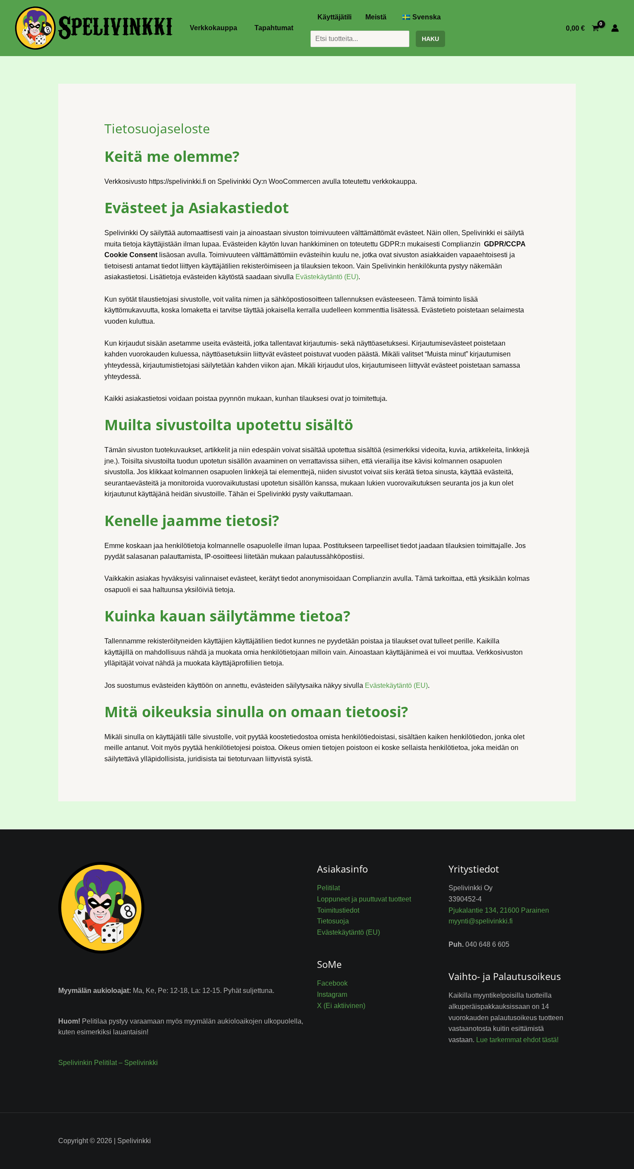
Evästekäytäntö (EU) (326, 276)
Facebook (332, 983)
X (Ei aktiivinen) (341, 1005)
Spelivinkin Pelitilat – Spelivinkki (108, 1062)
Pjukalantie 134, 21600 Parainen (499, 910)
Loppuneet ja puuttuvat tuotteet (364, 899)
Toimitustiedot (338, 910)
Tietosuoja (333, 921)
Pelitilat (328, 888)
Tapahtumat (273, 28)
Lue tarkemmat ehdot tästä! (517, 1039)
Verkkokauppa (213, 28)
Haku (430, 38)
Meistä (375, 17)
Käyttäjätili (334, 17)
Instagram (332, 994)
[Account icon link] (615, 28)
